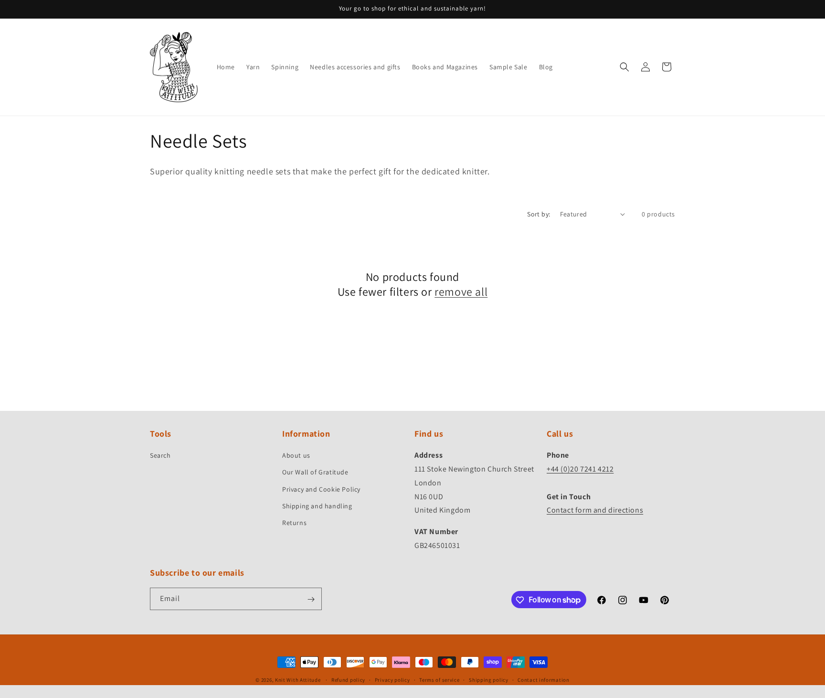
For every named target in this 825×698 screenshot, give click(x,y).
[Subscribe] (310, 599)
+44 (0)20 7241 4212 (580, 469)
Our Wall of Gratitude (315, 472)
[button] (624, 66)
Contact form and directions (595, 510)
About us (296, 455)
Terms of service (439, 679)
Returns (294, 522)
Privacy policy (392, 679)
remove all (460, 291)
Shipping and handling (317, 506)
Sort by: (538, 214)
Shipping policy (488, 679)
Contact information (543, 679)
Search (160, 455)
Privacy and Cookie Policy (321, 489)
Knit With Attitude (298, 680)
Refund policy (348, 679)
